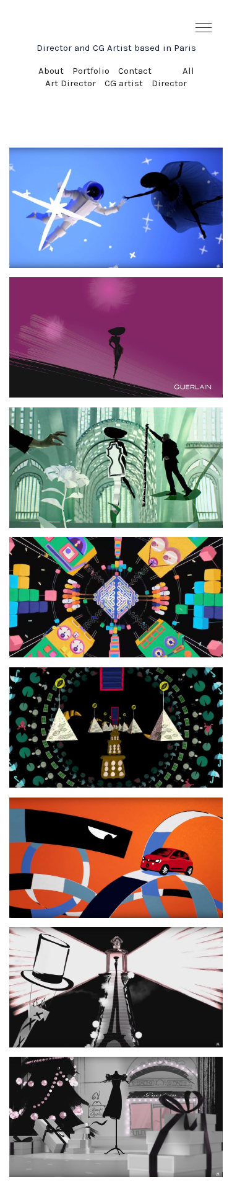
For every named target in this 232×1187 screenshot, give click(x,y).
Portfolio (91, 70)
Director (169, 83)
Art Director (70, 83)
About (51, 70)
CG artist (124, 83)
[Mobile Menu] (204, 27)
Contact (135, 70)
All (188, 70)
